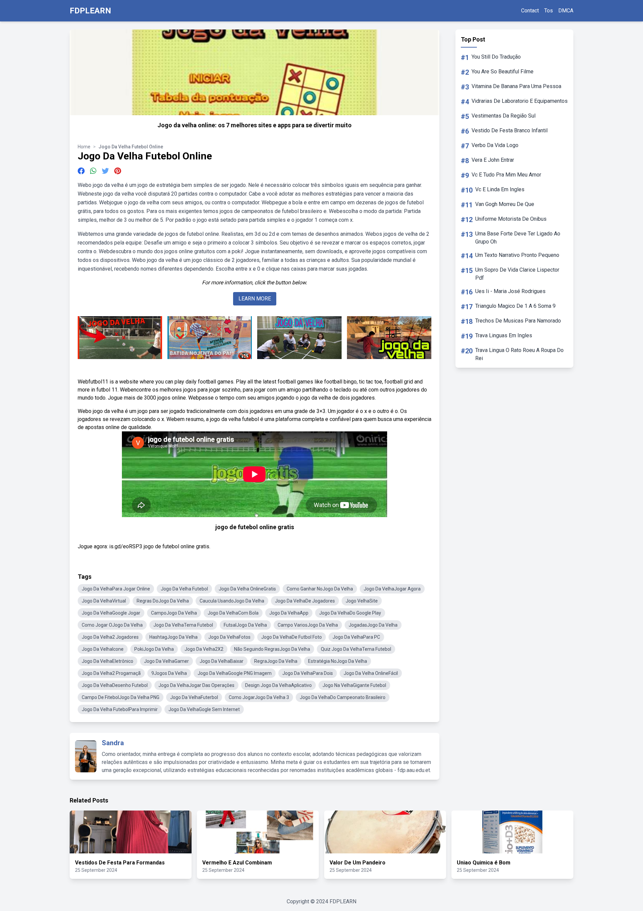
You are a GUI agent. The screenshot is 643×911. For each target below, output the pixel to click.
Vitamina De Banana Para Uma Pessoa (516, 86)
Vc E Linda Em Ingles (499, 189)
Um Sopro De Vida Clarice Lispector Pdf (517, 274)
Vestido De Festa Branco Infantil (510, 130)
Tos (548, 10)
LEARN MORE (254, 298)
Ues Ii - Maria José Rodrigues (510, 291)
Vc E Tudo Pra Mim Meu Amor (506, 174)
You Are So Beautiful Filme (502, 71)
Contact (530, 10)
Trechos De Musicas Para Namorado (518, 321)
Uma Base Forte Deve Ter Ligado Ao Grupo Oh (517, 237)
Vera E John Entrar (493, 160)
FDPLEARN (90, 10)
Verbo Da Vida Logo (495, 145)
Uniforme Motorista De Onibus (511, 219)
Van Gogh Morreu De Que (504, 204)
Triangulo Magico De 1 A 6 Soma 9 (515, 306)
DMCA (565, 10)
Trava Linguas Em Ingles (503, 335)
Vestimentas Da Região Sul (503, 116)
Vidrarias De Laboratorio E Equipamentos (520, 101)
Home (84, 146)
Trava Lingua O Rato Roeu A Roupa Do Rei (519, 354)
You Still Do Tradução (496, 57)
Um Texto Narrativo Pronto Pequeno (517, 255)
